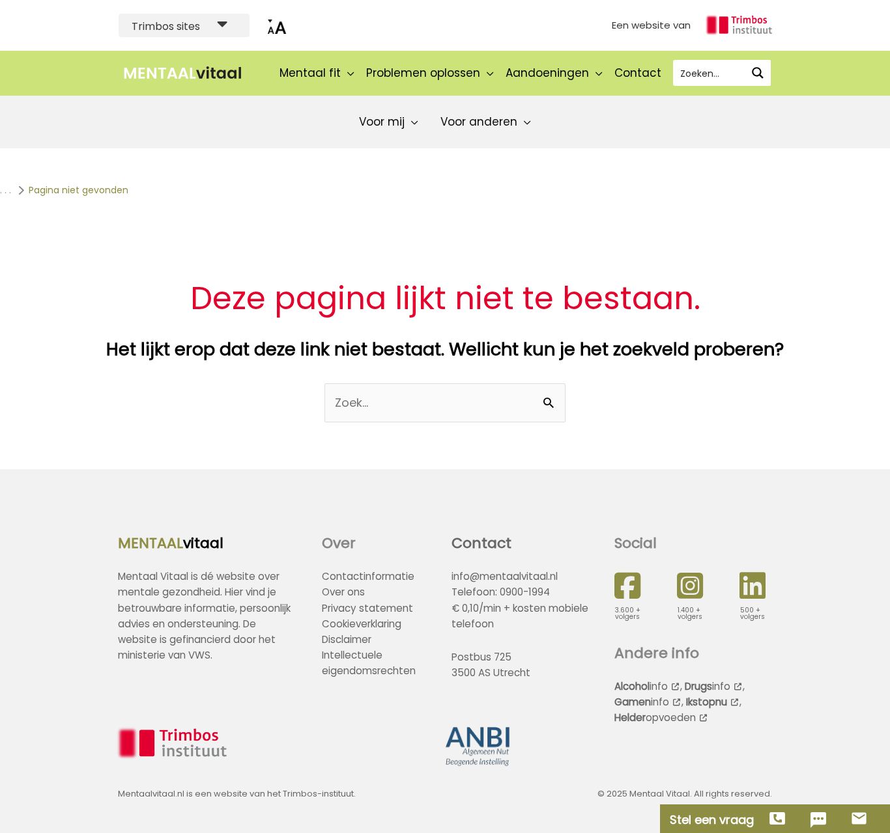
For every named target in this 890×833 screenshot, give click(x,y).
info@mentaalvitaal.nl (505, 576)
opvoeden (655, 717)
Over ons (343, 592)
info (641, 686)
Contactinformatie (368, 576)
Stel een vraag (712, 820)
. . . (5, 190)
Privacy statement (367, 608)
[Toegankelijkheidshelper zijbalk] (276, 25)
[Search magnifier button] (758, 73)
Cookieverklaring (361, 624)
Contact (481, 543)
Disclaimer (346, 639)
